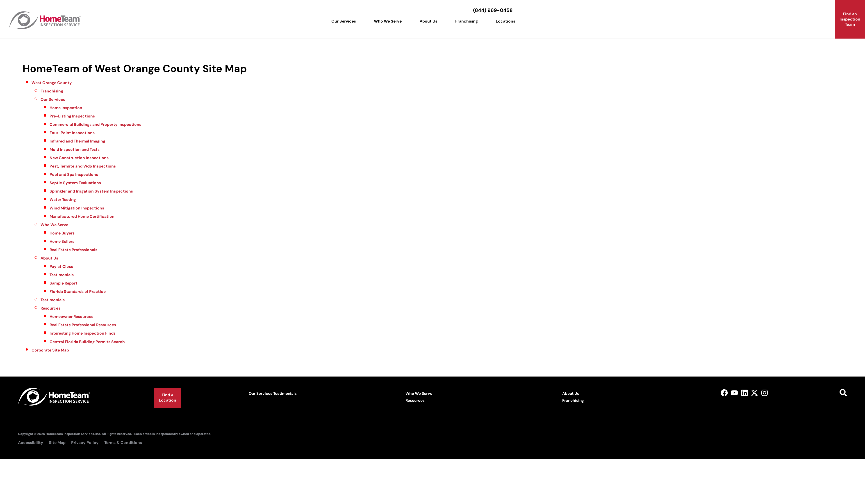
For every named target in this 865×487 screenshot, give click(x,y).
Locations (505, 21)
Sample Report (63, 283)
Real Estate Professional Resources (83, 324)
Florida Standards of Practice (78, 291)
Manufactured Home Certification (82, 216)
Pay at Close (61, 266)
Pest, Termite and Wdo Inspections (83, 166)
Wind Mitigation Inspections (77, 208)
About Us (428, 21)
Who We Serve (388, 21)
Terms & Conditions (123, 442)
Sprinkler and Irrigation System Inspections (91, 191)
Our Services (343, 21)
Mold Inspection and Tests (75, 149)
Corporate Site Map (50, 350)
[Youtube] (734, 393)
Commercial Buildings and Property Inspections (95, 124)
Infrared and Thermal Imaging (77, 141)
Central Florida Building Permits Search (87, 341)
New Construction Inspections (79, 157)
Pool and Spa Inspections (74, 174)
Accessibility (30, 442)
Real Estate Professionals (73, 249)
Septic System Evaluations (75, 182)
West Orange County (52, 82)
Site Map (57, 442)
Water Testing (63, 199)
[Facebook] (724, 393)
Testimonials (62, 274)
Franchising (466, 21)
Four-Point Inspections (72, 132)
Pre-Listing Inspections (72, 116)
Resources (50, 308)
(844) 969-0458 (493, 10)
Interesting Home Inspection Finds (83, 333)
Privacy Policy (85, 442)
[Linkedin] (744, 393)
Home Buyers (62, 233)
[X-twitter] (754, 393)
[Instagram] (765, 393)
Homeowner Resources (71, 316)
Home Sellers (62, 241)
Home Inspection (66, 107)
